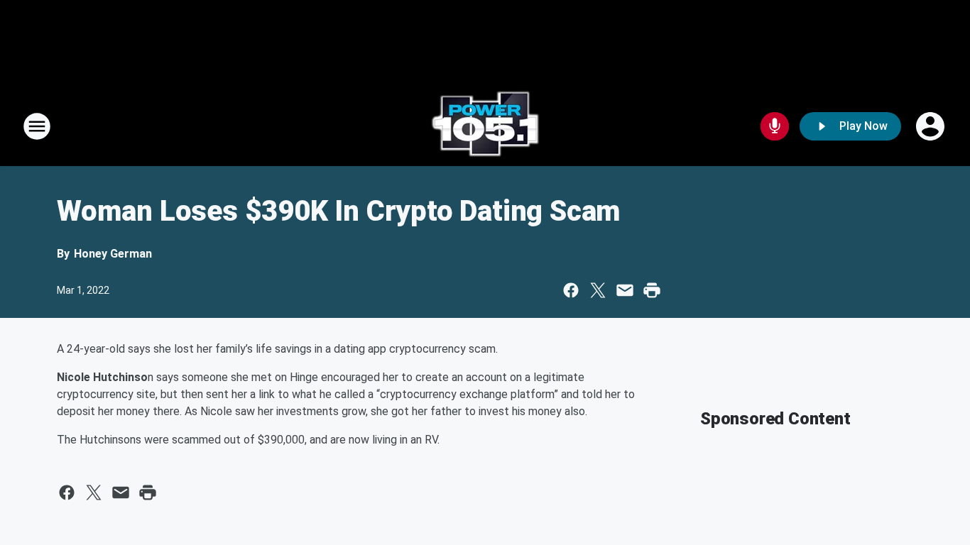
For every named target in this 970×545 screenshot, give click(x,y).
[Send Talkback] (775, 126)
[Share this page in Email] (625, 290)
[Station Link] (485, 126)
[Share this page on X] (598, 290)
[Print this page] (652, 290)
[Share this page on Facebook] (571, 290)
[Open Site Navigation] (37, 126)
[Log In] (931, 126)
